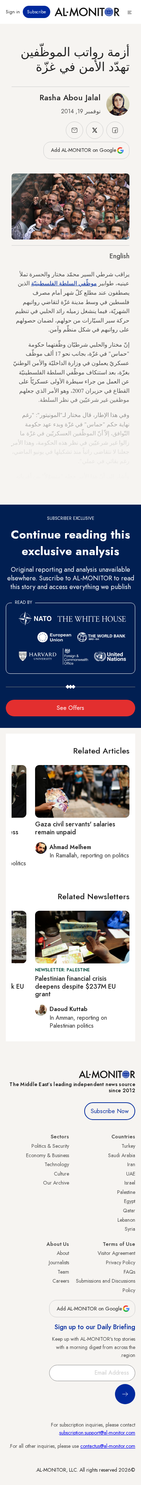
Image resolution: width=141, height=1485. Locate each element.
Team (63, 1271)
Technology (56, 1164)
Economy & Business (47, 1155)
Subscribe (36, 12)
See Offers (70, 708)
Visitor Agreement (116, 1253)
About (63, 1253)
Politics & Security (50, 1146)
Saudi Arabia (121, 1155)
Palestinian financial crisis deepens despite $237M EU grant (75, 986)
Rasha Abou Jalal (70, 97)
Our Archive (56, 1182)
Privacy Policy (120, 1262)
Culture (61, 1173)
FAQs (129, 1271)
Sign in (13, 12)
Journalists (59, 1262)
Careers (60, 1280)
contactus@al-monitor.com (107, 1446)
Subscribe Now (110, 1111)
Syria (130, 1229)
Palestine (126, 1192)
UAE (130, 1173)
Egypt (129, 1201)
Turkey (128, 1146)
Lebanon (126, 1219)
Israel (129, 1182)
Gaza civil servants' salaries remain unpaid (75, 828)
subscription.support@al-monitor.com (97, 1432)
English (119, 256)
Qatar (129, 1210)
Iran (131, 1164)
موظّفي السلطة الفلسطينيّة (64, 283)
